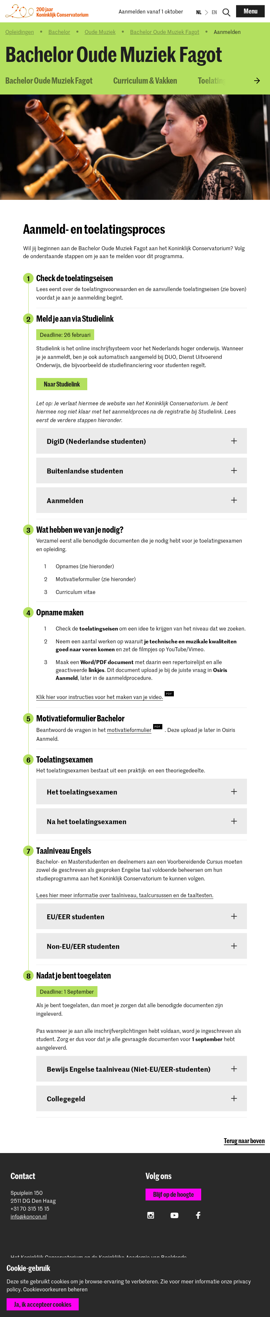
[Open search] (226, 11)
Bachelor (59, 31)
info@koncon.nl (29, 1216)
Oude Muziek (100, 31)
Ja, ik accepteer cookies (42, 1304)
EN (214, 12)
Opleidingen (19, 31)
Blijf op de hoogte (173, 1194)
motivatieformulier (129, 729)
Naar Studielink (62, 384)
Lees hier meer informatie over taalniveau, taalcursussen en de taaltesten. (124, 895)
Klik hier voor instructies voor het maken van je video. (99, 696)
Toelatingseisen (222, 80)
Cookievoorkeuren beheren (55, 1289)
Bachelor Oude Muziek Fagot (164, 31)
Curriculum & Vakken (145, 80)
